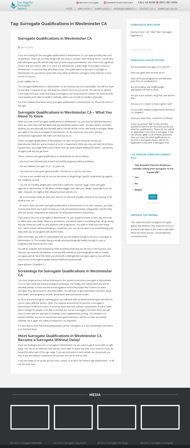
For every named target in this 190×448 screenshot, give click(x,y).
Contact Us (146, 9)
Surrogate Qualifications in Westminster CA (55, 38)
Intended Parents (124, 9)
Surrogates (102, 9)
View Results (153, 202)
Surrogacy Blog (167, 9)
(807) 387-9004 (168, 2)
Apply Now (84, 9)
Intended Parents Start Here (119, 2)
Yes (136, 177)
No (136, 183)
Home (69, 9)
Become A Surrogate (89, 2)
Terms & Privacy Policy (142, 49)
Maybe (138, 189)
